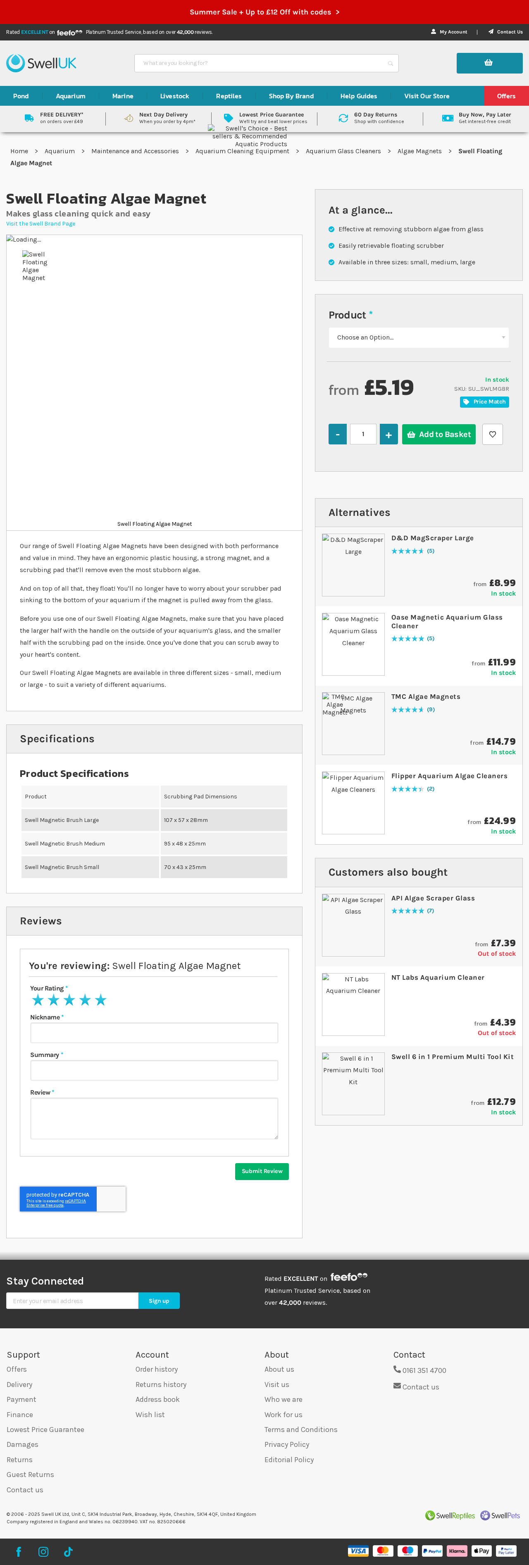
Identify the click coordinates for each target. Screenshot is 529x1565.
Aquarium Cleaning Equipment (243, 151)
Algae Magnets (420, 151)
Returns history (161, 1384)
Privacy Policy (286, 1444)
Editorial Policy (289, 1459)
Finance (20, 1414)
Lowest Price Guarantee (45, 1429)
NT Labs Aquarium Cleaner (438, 977)
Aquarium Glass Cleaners (344, 151)
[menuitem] (21, 96)
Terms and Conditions (301, 1429)
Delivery (19, 1384)
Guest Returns (30, 1474)
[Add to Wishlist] (492, 434)
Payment (21, 1399)
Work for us (283, 1414)
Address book (158, 1399)
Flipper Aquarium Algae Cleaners (449, 776)
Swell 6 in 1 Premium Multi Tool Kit (452, 1056)
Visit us (276, 1384)
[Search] (390, 63)
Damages (22, 1444)
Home (20, 151)
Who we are (283, 1399)
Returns (20, 1459)
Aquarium (60, 151)
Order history (157, 1369)
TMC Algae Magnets (426, 696)
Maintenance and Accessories (136, 151)
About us (279, 1369)
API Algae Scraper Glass (433, 898)
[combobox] (259, 63)
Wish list (150, 1414)
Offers (17, 1369)
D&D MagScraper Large (432, 538)
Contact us (25, 1489)
